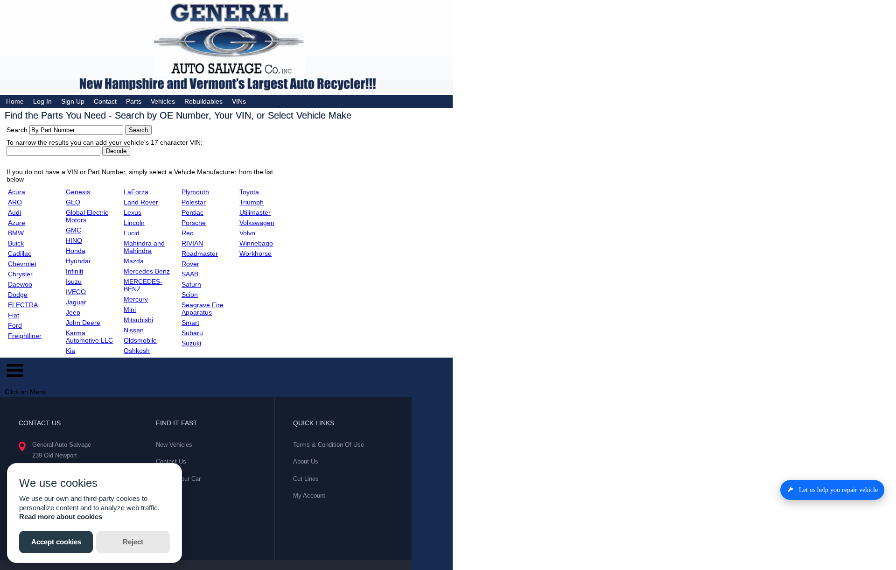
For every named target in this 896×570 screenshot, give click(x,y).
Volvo (247, 233)
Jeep (73, 312)
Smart (190, 322)
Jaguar (76, 302)
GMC (73, 230)
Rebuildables (203, 101)
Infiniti (74, 271)
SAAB (190, 274)
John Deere (83, 322)
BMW (16, 233)
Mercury (136, 299)
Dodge (18, 294)
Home (15, 101)
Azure (16, 222)
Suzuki (191, 343)
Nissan (134, 330)
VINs (239, 101)
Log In (42, 101)
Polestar (194, 202)
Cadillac (19, 253)
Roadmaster (200, 253)
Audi (14, 212)
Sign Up (72, 101)
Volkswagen (256, 222)
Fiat (13, 315)
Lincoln (134, 222)
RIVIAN (192, 243)
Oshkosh (137, 350)
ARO (15, 202)
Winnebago (256, 243)
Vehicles (163, 101)
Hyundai (78, 261)
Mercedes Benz (147, 271)
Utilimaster (255, 212)
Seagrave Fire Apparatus (203, 308)
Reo (188, 233)
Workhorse (255, 253)
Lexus (132, 212)
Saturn (191, 284)
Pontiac (192, 212)
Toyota (249, 192)
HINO (74, 240)
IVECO (76, 292)
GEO (73, 202)
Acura (16, 192)
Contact (105, 101)
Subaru (192, 333)
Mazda (134, 261)
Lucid (132, 233)
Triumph (251, 202)
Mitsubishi (138, 320)
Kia (70, 350)
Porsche (194, 222)
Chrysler (20, 274)
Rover (190, 263)
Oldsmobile (140, 340)
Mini (130, 309)
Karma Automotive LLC (89, 336)
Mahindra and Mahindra (144, 246)
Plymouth (195, 192)
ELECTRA (23, 305)
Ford (15, 325)
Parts (133, 101)
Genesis (78, 192)
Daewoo (20, 284)
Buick (16, 243)
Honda (75, 250)
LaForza (136, 192)
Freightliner (25, 335)
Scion (190, 294)
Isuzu (74, 281)
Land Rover (141, 202)
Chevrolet (22, 263)
